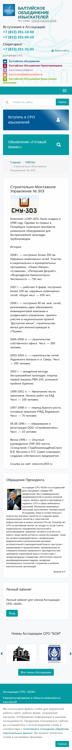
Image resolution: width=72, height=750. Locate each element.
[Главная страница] (9, 10)
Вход (12, 613)
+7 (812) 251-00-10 (18, 37)
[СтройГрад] (21, 654)
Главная (15, 162)
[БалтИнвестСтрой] (54, 654)
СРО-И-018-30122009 (44, 20)
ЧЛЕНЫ (30, 162)
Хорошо (62, 744)
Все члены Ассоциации (36, 672)
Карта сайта (61, 50)
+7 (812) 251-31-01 (18, 49)
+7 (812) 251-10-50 (18, 32)
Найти (62, 102)
